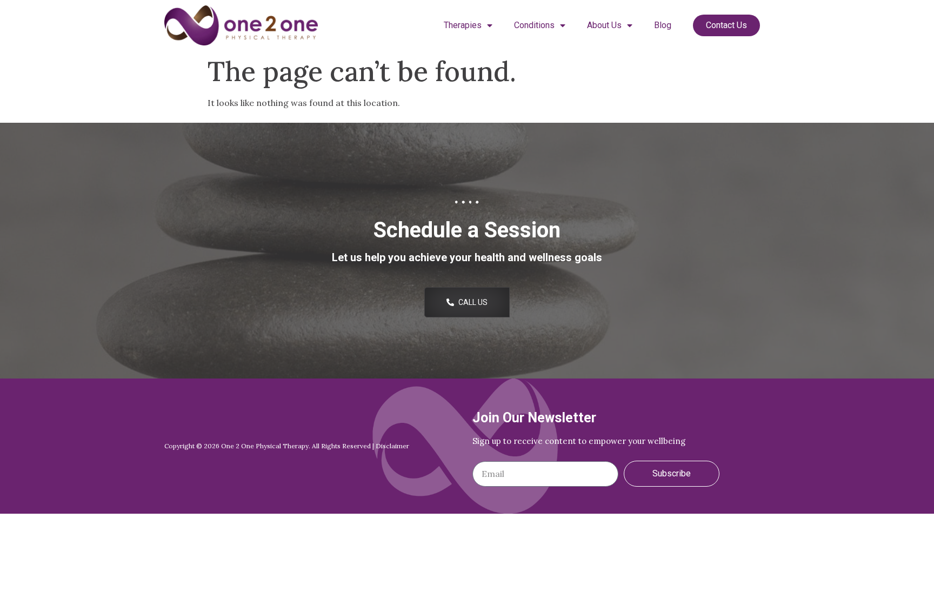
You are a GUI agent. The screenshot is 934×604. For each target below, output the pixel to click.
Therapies (463, 25)
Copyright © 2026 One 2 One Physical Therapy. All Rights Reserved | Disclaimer (286, 446)
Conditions (534, 25)
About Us (604, 25)
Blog (662, 25)
